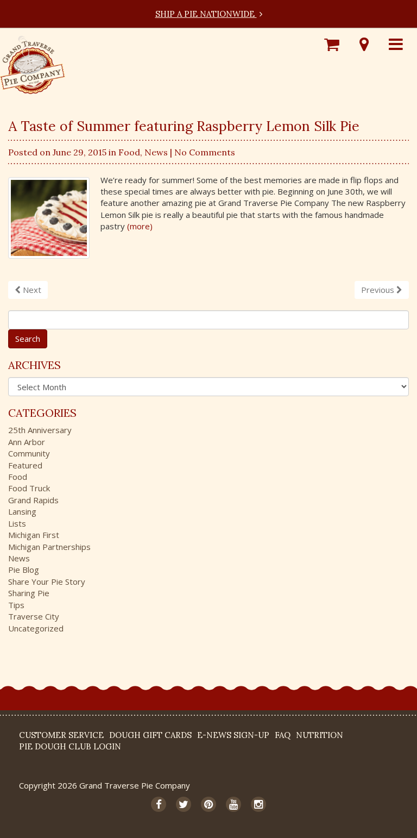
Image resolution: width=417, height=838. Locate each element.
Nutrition (319, 735)
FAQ (282, 735)
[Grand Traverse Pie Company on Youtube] (233, 804)
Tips (16, 604)
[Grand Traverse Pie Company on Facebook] (158, 804)
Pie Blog (23, 569)
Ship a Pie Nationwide (206, 14)
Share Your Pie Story (46, 581)
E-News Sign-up (233, 735)
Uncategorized (36, 628)
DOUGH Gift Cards (150, 735)
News (156, 152)
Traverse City (33, 616)
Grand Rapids (33, 500)
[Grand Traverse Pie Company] (32, 62)
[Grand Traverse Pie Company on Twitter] (183, 804)
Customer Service (61, 735)
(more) (140, 226)
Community (29, 453)
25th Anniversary (40, 429)
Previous (378, 289)
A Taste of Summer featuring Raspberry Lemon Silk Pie (183, 126)
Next (31, 289)
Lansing (22, 511)
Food (129, 152)
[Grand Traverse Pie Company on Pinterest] (208, 804)
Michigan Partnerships (49, 546)
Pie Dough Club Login (70, 746)
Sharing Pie (28, 592)
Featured (25, 465)
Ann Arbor (26, 441)
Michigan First (33, 534)
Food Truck (29, 488)
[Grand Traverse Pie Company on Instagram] (258, 804)
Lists (17, 523)
